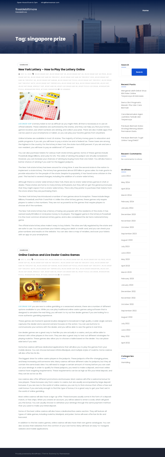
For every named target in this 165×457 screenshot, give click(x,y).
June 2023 (125, 253)
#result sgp (38, 86)
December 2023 (128, 214)
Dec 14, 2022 (26, 74)
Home (146, 10)
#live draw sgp (42, 74)
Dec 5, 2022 (25, 259)
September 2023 (129, 233)
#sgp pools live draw (88, 86)
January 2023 (127, 285)
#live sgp (104, 83)
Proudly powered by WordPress (28, 454)
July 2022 (125, 323)
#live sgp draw (25, 86)
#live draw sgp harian (47, 80)
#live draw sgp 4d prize (95, 74)
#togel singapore (49, 89)
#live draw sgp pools (67, 80)
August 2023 (127, 240)
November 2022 (128, 298)
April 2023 (125, 265)
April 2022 (125, 342)
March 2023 (126, 272)
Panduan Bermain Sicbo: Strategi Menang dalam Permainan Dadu (132, 129)
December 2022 (128, 291)
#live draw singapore (90, 83)
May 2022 (125, 336)
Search (125, 64)
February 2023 (127, 278)
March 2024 (126, 195)
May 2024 (125, 182)
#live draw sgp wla (70, 83)
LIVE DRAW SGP (25, 123)
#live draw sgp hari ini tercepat (45, 77)
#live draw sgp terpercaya (48, 83)
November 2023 (128, 220)
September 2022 (128, 310)
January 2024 (127, 208)
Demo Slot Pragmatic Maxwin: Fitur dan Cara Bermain (131, 105)
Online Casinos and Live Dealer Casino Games (49, 255)
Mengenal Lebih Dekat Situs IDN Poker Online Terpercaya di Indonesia (133, 93)
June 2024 (126, 176)
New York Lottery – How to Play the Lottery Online (51, 69)
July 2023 (125, 246)
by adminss (65, 89)
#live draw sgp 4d (75, 74)
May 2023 (125, 259)
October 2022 (127, 304)
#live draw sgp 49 (58, 74)
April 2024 (125, 188)
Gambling (24, 65)
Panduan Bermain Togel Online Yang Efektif (132, 139)
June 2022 (125, 330)
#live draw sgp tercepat (89, 80)
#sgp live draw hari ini (67, 86)
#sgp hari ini (50, 86)
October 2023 (127, 227)
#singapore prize (32, 89)
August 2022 (126, 317)
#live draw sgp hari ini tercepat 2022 (77, 77)
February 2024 (127, 201)
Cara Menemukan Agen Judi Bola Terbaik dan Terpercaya (132, 117)
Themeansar (64, 454)
